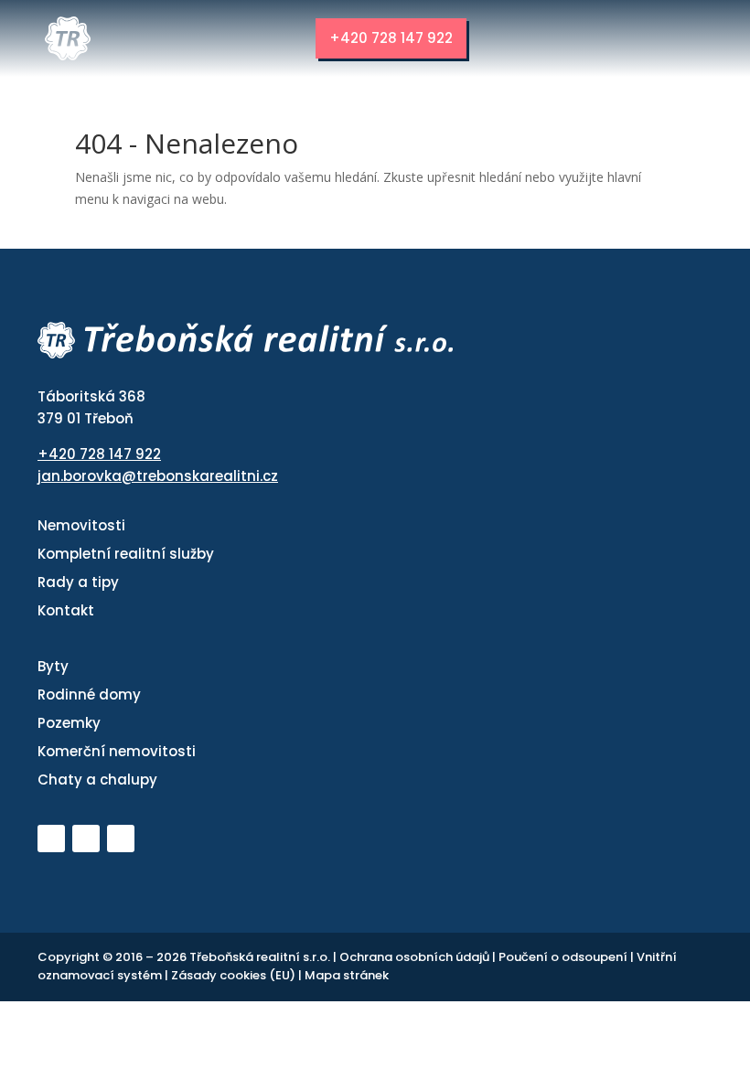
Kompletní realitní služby (126, 553)
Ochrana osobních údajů (415, 957)
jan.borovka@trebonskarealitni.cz (158, 476)
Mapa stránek (347, 975)
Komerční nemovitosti (117, 751)
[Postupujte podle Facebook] (86, 838)
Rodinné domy (89, 694)
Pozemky (69, 722)
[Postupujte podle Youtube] (51, 838)
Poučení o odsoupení (564, 957)
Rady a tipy (78, 582)
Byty (53, 666)
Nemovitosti (81, 525)
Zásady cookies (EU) (234, 975)
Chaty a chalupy (97, 779)
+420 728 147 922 (391, 38)
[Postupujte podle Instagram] (120, 838)
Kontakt (66, 610)
